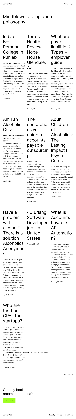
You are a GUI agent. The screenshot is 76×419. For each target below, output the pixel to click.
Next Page (68, 374)
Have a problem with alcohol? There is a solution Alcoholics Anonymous (14, 233)
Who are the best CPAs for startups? (12, 313)
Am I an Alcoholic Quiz (12, 124)
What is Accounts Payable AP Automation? (61, 225)
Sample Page (68, 4)
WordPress (69, 415)
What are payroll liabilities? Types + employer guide (61, 49)
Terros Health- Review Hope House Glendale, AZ (36, 52)
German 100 (7, 4)
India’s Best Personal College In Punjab (13, 47)
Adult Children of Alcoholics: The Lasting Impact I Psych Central (62, 140)
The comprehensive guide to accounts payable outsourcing (37, 137)
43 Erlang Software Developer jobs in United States (37, 225)
